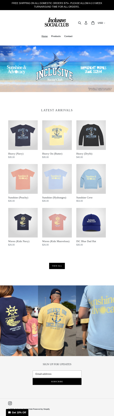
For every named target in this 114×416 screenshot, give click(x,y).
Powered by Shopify (41, 409)
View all (57, 266)
